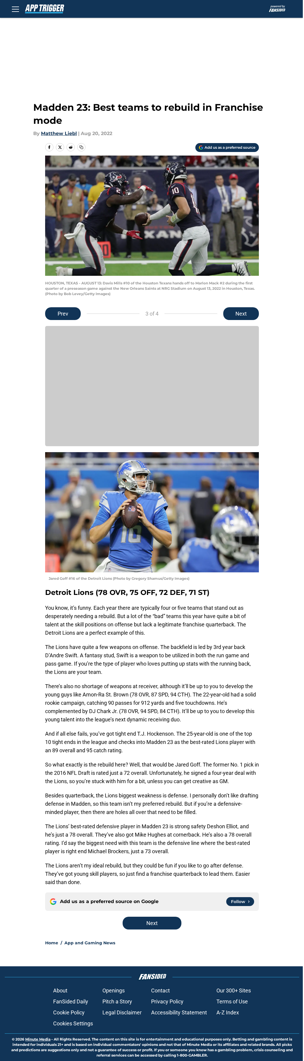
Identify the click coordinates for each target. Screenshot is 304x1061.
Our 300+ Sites (233, 990)
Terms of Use (232, 1001)
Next (241, 314)
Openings (113, 990)
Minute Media (37, 1039)
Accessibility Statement (179, 1012)
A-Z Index (227, 1012)
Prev (63, 314)
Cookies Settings (73, 1023)
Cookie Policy (69, 1012)
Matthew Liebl (59, 133)
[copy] (81, 147)
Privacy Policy (167, 1001)
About (60, 990)
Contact (160, 990)
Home (51, 943)
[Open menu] (15, 8)
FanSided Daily (70, 1001)
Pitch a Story (117, 1001)
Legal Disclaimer (122, 1012)
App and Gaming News (89, 943)
